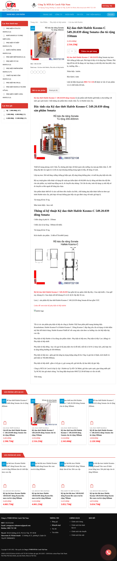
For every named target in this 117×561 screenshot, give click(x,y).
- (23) (16, 118)
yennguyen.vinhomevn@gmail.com (18, 525)
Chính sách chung (77, 522)
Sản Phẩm (43, 22)
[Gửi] (113, 14)
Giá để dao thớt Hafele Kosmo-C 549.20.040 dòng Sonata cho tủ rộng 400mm (15, 432)
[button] (108, 6)
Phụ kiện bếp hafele (15, 57)
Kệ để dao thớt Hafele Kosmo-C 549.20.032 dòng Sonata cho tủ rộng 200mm (101, 432)
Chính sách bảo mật (78, 535)
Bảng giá (55, 522)
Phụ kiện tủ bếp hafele (58, 22)
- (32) (16, 114)
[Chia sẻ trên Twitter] (35, 72)
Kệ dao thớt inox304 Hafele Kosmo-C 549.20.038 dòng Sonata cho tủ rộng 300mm (71, 432)
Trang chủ (47, 14)
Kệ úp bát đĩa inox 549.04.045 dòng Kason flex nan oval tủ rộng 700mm (72, 495)
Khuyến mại (56, 525)
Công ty (58, 14)
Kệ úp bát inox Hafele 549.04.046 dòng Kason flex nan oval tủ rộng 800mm (42, 495)
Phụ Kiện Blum (13, 83)
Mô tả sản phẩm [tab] (38, 90)
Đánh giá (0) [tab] (53, 90)
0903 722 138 (91, 7)
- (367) (13, 110)
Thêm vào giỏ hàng (89, 51)
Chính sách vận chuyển (79, 531)
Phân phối (69, 14)
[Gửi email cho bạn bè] (38, 72)
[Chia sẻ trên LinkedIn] (44, 72)
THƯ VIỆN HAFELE (93, 14)
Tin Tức (80, 14)
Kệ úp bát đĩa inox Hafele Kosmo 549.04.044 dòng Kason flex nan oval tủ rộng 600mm (102, 495)
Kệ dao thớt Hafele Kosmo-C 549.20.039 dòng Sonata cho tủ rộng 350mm (44, 432)
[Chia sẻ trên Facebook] (32, 72)
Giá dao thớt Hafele (75, 22)
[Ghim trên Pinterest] (41, 72)
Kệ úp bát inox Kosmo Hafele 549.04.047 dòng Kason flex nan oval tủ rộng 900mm (14, 495)
